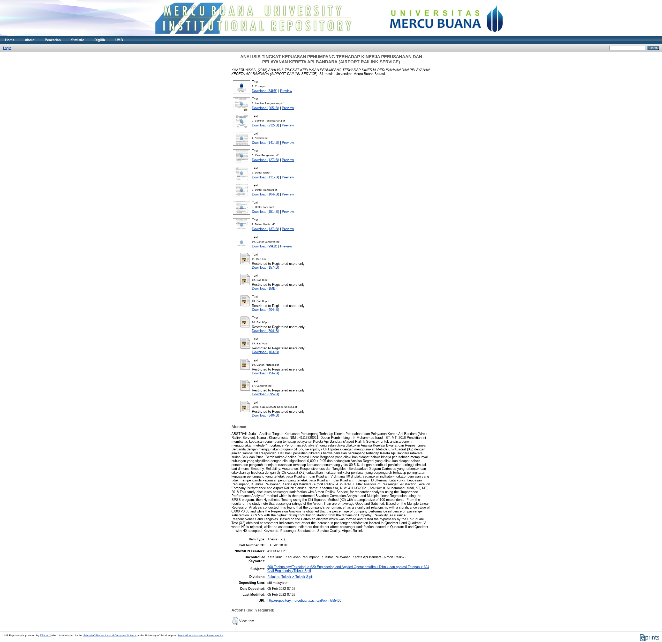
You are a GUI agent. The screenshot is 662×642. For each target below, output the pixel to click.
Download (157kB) (265, 267)
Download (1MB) (264, 288)
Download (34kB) (264, 91)
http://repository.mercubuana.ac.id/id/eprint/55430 (304, 600)
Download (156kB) (265, 373)
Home (9, 40)
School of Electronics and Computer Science (110, 635)
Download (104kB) (265, 194)
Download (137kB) (265, 229)
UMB (119, 40)
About (29, 40)
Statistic (77, 40)
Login (7, 48)
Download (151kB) (265, 212)
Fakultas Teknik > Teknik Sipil (290, 577)
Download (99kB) (264, 246)
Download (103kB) (265, 352)
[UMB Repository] (331, 35)
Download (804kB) (265, 331)
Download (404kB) (265, 310)
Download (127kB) (265, 160)
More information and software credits (200, 635)
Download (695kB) (265, 394)
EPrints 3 (45, 635)
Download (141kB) (265, 143)
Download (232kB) (265, 125)
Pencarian (53, 40)
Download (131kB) (265, 177)
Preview (286, 91)
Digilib (99, 40)
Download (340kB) (265, 415)
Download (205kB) (265, 108)
